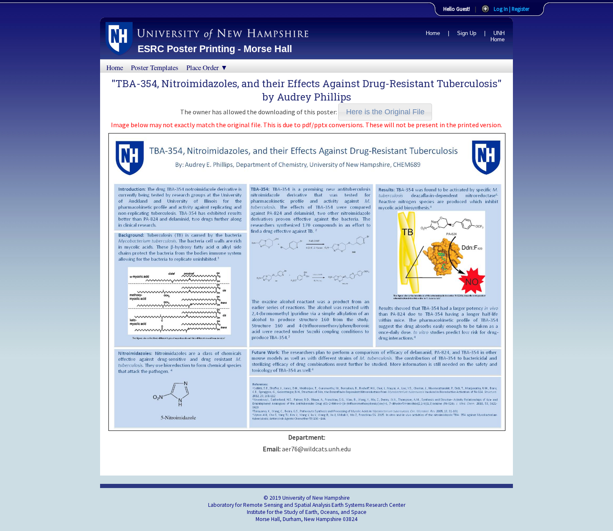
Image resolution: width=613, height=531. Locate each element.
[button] (385, 112)
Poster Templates (154, 67)
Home (433, 33)
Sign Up (466, 33)
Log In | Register (511, 8)
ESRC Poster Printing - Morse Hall (215, 48)
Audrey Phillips (314, 96)
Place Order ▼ (207, 67)
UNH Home (497, 36)
